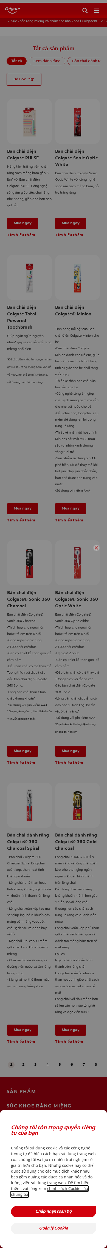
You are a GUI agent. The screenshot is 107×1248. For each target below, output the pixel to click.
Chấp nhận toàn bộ (53, 1212)
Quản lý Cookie (53, 1228)
